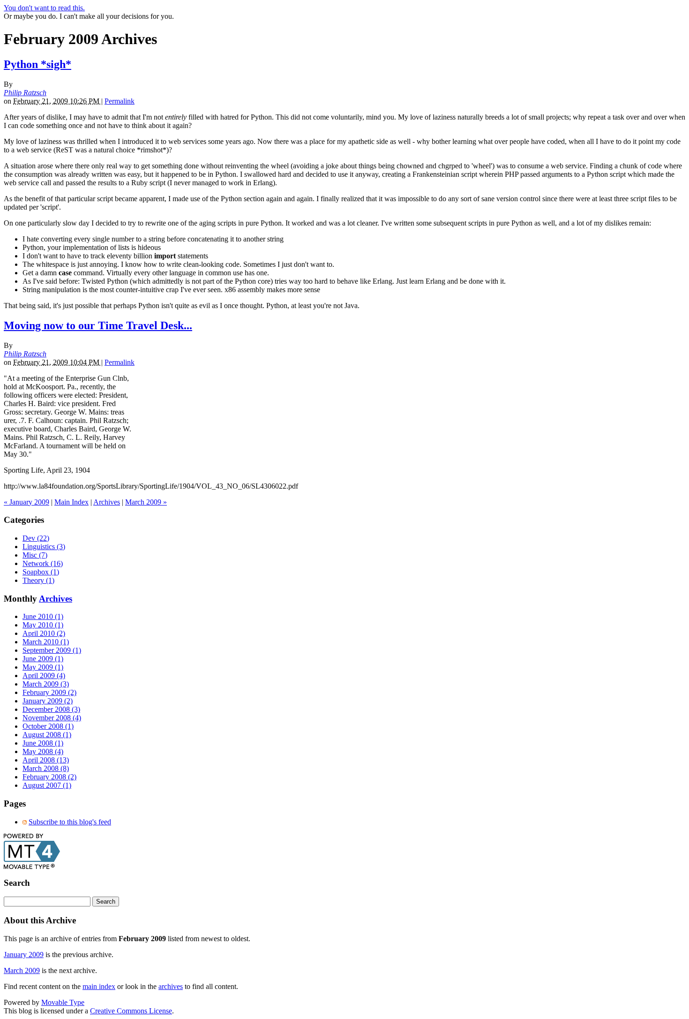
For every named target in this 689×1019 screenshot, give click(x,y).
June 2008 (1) (42, 743)
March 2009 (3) (45, 684)
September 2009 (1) (51, 650)
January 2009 (24, 955)
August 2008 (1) (46, 735)
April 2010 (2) (43, 633)
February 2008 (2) (49, 777)
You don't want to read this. (44, 8)
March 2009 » (146, 502)
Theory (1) (38, 580)
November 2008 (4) (51, 718)
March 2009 (22, 970)
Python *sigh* (37, 64)
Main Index (71, 502)
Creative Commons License (131, 1011)
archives (170, 986)
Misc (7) (34, 555)
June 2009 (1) (42, 659)
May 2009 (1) (42, 667)
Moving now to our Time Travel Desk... (98, 325)
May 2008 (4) (42, 751)
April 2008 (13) (45, 760)
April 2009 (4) (43, 675)
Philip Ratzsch (25, 93)
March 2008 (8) (45, 768)
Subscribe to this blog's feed (70, 822)
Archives (106, 502)
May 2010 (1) (42, 625)
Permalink (120, 101)
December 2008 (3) (51, 709)
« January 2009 (26, 502)
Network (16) (42, 563)
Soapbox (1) (40, 572)
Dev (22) (35, 538)
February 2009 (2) (49, 692)
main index (98, 986)
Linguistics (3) (43, 547)
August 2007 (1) (46, 785)
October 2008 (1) (48, 726)
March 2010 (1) (45, 642)
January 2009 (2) (47, 701)
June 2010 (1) (42, 616)
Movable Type (62, 1002)
